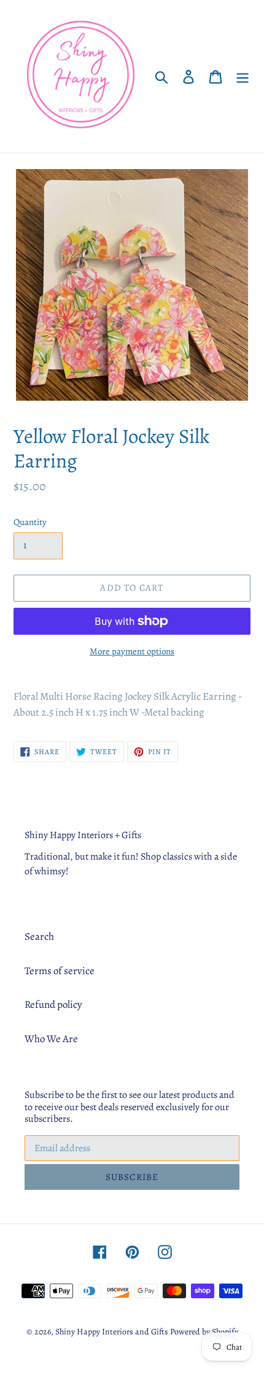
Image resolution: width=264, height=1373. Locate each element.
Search (39, 936)
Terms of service (60, 971)
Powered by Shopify (204, 1331)
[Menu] (242, 76)
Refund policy (53, 1004)
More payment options (132, 651)
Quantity (30, 522)
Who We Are (51, 1039)
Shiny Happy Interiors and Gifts (111, 1331)
